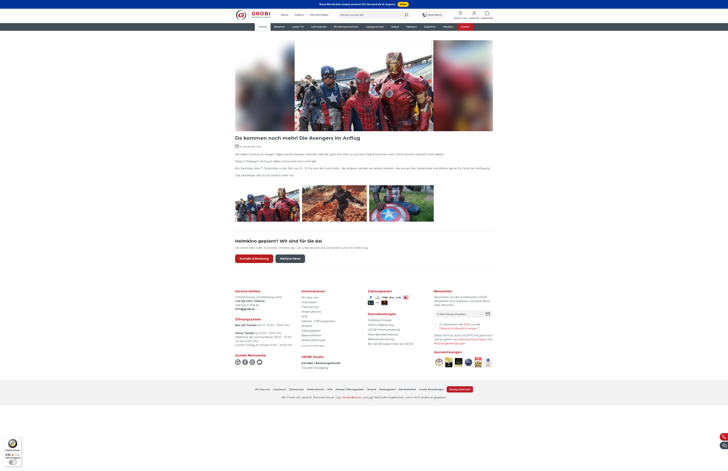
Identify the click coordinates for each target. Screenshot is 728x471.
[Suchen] (406, 15)
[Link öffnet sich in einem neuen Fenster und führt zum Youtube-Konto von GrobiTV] (259, 362)
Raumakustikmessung (383, 334)
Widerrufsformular (313, 340)
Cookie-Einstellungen (313, 345)
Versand (306, 326)
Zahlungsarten (311, 330)
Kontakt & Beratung (254, 258)
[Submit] (488, 314)
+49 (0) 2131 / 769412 (250, 301)
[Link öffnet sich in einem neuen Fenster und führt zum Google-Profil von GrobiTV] (238, 362)
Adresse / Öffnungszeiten (318, 321)
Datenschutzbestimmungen (458, 328)
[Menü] (19, 439)
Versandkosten (352, 397)
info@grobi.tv (245, 309)
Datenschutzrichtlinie (472, 339)
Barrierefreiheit (311, 335)
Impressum (309, 302)
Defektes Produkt (380, 320)
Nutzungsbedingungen (449, 343)
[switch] (12, 462)
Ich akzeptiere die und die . (459, 326)
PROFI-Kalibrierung (381, 325)
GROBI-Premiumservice (384, 329)
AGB (304, 316)
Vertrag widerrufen (460, 389)
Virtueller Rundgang (314, 368)
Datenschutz (310, 307)
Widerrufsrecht (311, 311)
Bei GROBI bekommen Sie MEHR (390, 344)
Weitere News (290, 258)
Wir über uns (309, 297)
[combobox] (369, 15)
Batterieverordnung (381, 339)
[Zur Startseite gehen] (253, 15)
